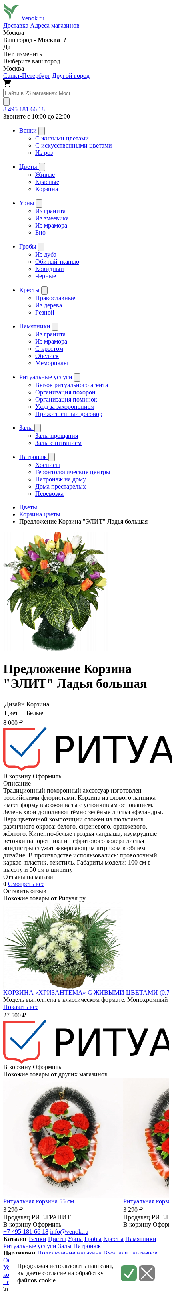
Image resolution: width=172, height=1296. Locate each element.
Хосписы (47, 464)
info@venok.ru (69, 1231)
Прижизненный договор (68, 413)
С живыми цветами (62, 138)
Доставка (15, 25)
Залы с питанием (58, 442)
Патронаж (87, 1246)
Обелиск (47, 355)
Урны (75, 1238)
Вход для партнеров (130, 1253)
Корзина (46, 189)
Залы (65, 1246)
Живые (45, 174)
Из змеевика (52, 218)
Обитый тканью (57, 261)
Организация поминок (66, 399)
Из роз (44, 152)
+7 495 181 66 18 (25, 1231)
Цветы (57, 1238)
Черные (45, 276)
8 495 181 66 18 (24, 109)
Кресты (113, 1238)
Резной (44, 312)
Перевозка (49, 493)
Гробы (93, 1238)
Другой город (71, 75)
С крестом (49, 348)
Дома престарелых (60, 486)
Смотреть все (26, 883)
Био (40, 232)
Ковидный (49, 268)
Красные (47, 181)
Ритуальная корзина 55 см (38, 1201)
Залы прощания (56, 435)
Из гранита (50, 211)
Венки (37, 1238)
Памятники (140, 1238)
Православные (55, 298)
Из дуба (45, 254)
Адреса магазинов (55, 25)
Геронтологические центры (72, 472)
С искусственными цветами (73, 145)
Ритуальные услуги (29, 1246)
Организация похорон (65, 392)
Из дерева (48, 305)
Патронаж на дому (60, 479)
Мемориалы (51, 363)
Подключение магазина (69, 1253)
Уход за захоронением (64, 406)
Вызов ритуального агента (71, 385)
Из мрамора (51, 225)
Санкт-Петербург (26, 75)
